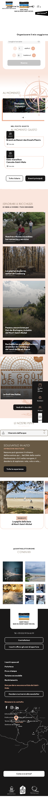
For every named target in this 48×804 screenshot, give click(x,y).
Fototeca (9, 666)
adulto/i (27, 48)
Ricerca (24, 63)
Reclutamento (11, 680)
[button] (28, 6)
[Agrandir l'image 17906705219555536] (13, 594)
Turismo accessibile (13, 675)
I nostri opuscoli (12, 662)
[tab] (21, 433)
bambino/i (27, 55)
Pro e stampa (11, 671)
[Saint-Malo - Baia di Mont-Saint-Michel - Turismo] (24, 7)
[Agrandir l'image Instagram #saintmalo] (13, 571)
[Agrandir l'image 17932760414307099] (29, 588)
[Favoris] (33, 6)
